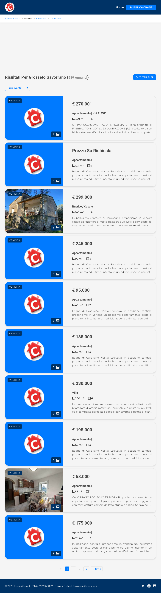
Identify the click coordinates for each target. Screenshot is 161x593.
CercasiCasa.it (12, 18)
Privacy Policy (63, 585)
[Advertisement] (80, 47)
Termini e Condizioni (85, 585)
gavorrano (55, 18)
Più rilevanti (17, 87)
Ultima (96, 568)
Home (120, 7)
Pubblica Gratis (141, 7)
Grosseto (41, 18)
